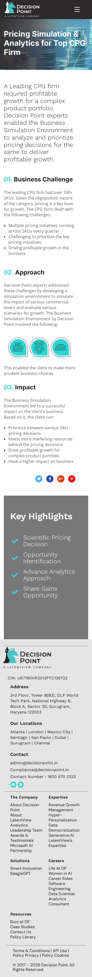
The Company (24, 797)
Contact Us (20, 932)
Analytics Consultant (59, 901)
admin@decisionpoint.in (34, 762)
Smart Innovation (26, 868)
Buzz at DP (20, 921)
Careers (56, 860)
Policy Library (23, 937)
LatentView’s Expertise (60, 843)
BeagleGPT (20, 873)
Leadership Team (26, 830)
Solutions (20, 860)
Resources (20, 914)
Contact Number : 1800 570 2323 (43, 776)
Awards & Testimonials (22, 838)
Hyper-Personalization (63, 817)
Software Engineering (60, 886)
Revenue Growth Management (64, 807)
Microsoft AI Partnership (21, 848)
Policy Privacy (26, 955)
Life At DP (57, 868)
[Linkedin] (21, 785)
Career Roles (61, 878)
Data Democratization (64, 827)
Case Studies (22, 926)
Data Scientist (62, 893)
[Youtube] (13, 785)
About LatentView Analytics (20, 820)
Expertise (58, 797)
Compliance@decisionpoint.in (39, 769)
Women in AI (60, 873)
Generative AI (61, 835)
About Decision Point (24, 807)
